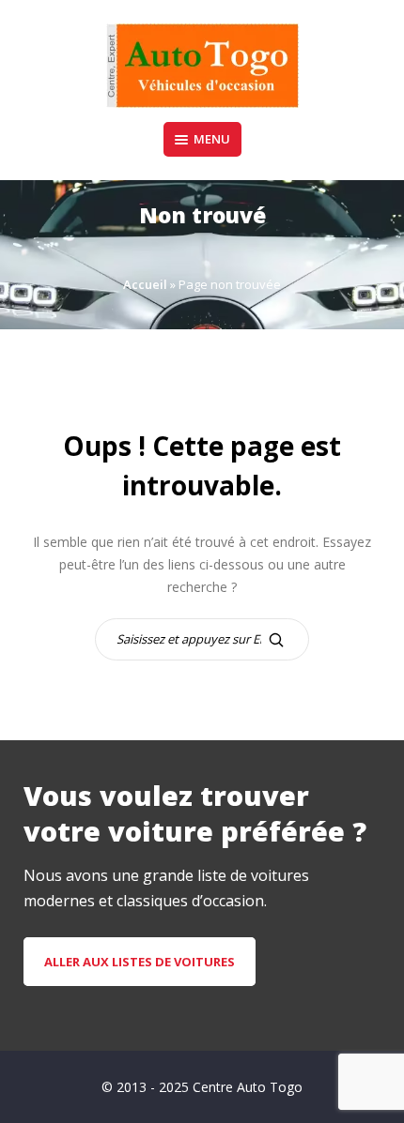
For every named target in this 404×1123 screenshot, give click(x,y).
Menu (212, 138)
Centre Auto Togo (248, 1087)
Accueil (145, 284)
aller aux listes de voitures (139, 961)
